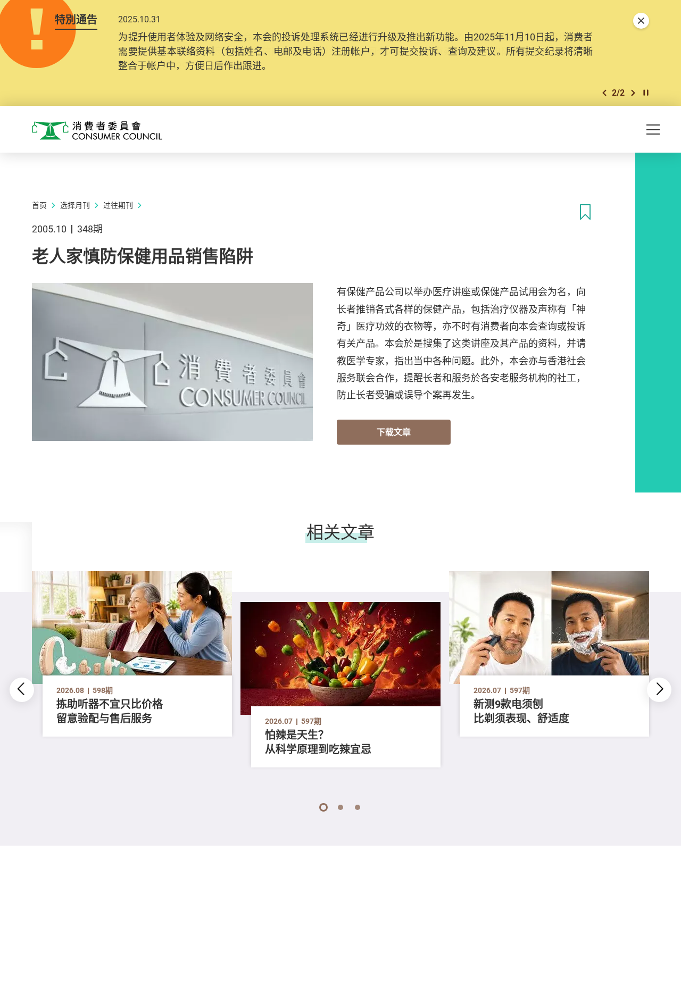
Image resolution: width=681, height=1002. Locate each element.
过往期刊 (118, 205)
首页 (39, 205)
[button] (604, 92)
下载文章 (394, 432)
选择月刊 (75, 205)
